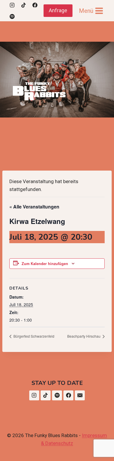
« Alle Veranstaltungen (34, 206)
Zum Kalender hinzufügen (45, 263)
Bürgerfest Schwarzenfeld (33, 336)
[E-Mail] (80, 395)
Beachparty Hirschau (84, 336)
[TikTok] (23, 5)
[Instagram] (12, 5)
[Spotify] (12, 16)
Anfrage (58, 10)
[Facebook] (35, 5)
